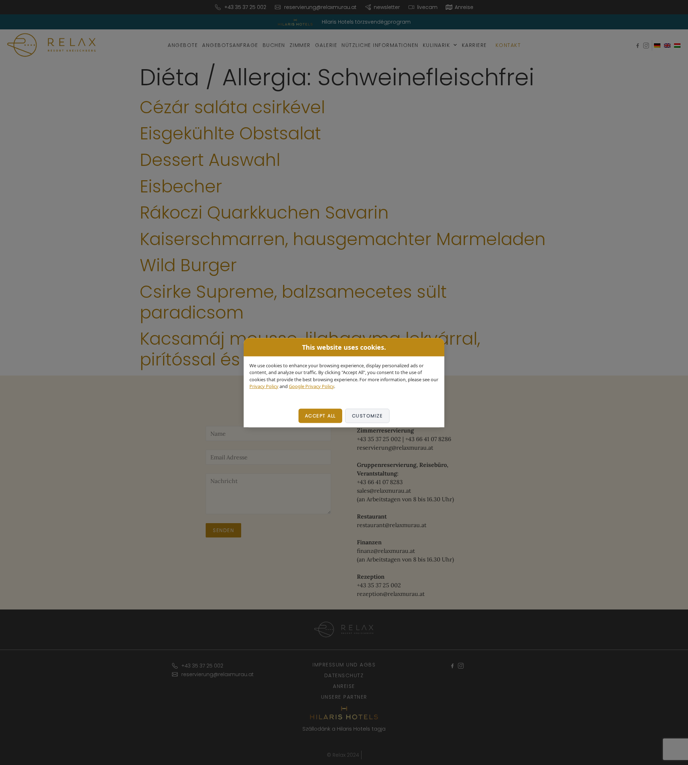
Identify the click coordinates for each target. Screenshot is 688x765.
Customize (367, 415)
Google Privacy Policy (311, 386)
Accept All (320, 415)
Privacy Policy (263, 386)
